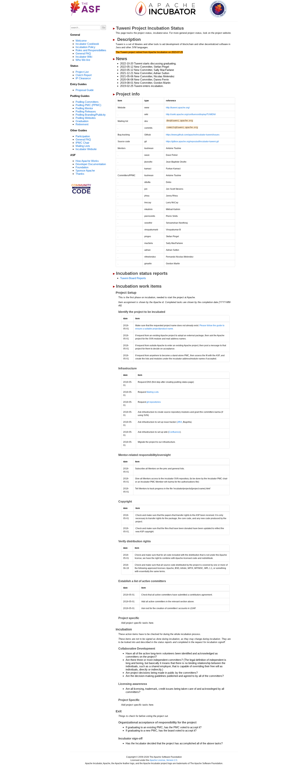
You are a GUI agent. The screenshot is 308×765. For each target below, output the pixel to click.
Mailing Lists (83, 145)
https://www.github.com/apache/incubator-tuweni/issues (192, 134)
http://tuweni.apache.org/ (178, 107)
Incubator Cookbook (87, 43)
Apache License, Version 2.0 (163, 760)
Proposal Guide (85, 90)
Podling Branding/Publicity (91, 114)
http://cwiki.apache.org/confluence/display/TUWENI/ (191, 114)
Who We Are (83, 59)
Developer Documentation (91, 164)
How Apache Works (87, 160)
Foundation (82, 167)
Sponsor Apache (85, 170)
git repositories (154, 402)
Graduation (82, 121)
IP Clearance (83, 78)
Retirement (82, 124)
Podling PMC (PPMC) (88, 105)
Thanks (80, 173)
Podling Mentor (84, 108)
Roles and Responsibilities (91, 50)
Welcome (81, 40)
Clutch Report (84, 75)
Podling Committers (87, 101)
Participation (83, 136)
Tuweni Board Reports (133, 278)
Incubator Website (86, 149)
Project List (82, 71)
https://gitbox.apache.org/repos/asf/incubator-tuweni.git (192, 141)
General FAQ (83, 53)
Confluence (174, 432)
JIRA (179, 422)
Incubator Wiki (84, 56)
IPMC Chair (82, 142)
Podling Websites (86, 117)
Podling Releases (86, 111)
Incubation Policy (85, 47)
